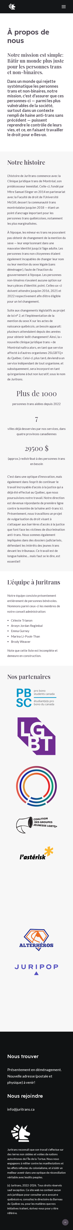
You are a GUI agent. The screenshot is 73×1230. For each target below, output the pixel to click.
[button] (36, 697)
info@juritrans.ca (20, 1109)
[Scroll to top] (65, 1222)
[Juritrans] (12, 7)
